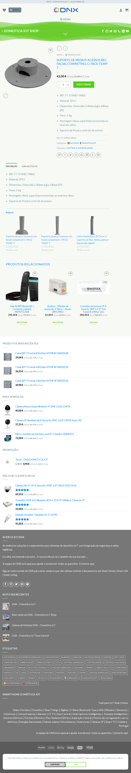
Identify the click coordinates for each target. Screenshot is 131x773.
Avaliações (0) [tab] (29, 166)
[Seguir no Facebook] (102, 31)
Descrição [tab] (11, 166)
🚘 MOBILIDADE (30, 683)
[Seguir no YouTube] (127, 31)
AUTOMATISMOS (92, 657)
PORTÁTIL (60, 673)
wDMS (90, 148)
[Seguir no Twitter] (111, 31)
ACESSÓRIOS (9, 657)
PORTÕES (72, 673)
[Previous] (6, 300)
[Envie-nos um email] (115, 31)
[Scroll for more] (66, 34)
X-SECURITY (9, 678)
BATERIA (108, 657)
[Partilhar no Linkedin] (87, 155)
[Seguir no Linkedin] (123, 31)
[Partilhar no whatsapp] (59, 155)
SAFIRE (82, 673)
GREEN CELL (102, 667)
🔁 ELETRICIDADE (12, 683)
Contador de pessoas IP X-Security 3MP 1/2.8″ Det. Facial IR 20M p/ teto (93, 309)
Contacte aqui (86, 563)
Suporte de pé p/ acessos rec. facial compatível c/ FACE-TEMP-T (21, 239)
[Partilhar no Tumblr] (92, 155)
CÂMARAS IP (9, 667)
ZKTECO (42, 678)
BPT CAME (119, 657)
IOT (17, 673)
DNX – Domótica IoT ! (24, 604)
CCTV (58, 662)
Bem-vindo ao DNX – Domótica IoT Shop (34, 614)
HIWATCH (8, 673)
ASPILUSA (77, 657)
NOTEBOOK (35, 673)
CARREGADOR (26, 662)
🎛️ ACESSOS (73, 143)
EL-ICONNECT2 (42, 667)
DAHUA (21, 667)
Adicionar (83, 84)
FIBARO (89, 667)
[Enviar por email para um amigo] (76, 155)
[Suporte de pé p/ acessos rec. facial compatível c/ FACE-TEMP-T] (22, 225)
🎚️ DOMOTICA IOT (73, 55)
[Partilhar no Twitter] (70, 155)
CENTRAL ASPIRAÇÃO (74, 662)
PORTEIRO (48, 673)
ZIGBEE (31, 678)
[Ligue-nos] (119, 31)
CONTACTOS (52, 754)
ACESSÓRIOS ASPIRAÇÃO (29, 657)
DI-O (30, 667)
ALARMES (65, 657)
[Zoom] (5, 95)
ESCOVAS (78, 667)
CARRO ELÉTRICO (44, 662)
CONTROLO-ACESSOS (76, 148)
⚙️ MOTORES (55, 678)
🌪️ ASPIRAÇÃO (71, 678)
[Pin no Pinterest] (81, 155)
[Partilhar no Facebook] (65, 155)
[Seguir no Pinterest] (27, 584)
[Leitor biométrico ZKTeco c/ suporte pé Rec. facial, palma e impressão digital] (93, 225)
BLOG (81, 754)
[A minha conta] (121, 10)
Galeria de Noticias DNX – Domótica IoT (34, 625)
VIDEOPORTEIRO (119, 673)
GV (112, 667)
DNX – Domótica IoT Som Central (30, 635)
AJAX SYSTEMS (51, 657)
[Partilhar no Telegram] (98, 155)
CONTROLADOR (94, 662)
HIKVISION (122, 667)
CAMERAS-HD (10, 662)
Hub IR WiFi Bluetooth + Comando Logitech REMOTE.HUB (22, 309)
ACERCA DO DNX (69, 754)
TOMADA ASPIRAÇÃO (98, 673)
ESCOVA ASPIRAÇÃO (62, 667)
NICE (24, 673)
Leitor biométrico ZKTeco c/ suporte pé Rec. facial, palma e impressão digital (93, 239)
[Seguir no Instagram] (107, 31)
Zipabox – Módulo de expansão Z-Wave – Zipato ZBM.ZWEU (57, 309)
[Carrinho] (126, 10)
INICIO (59, 55)
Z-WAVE (21, 678)
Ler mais (94, 322)
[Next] (109, 300)
